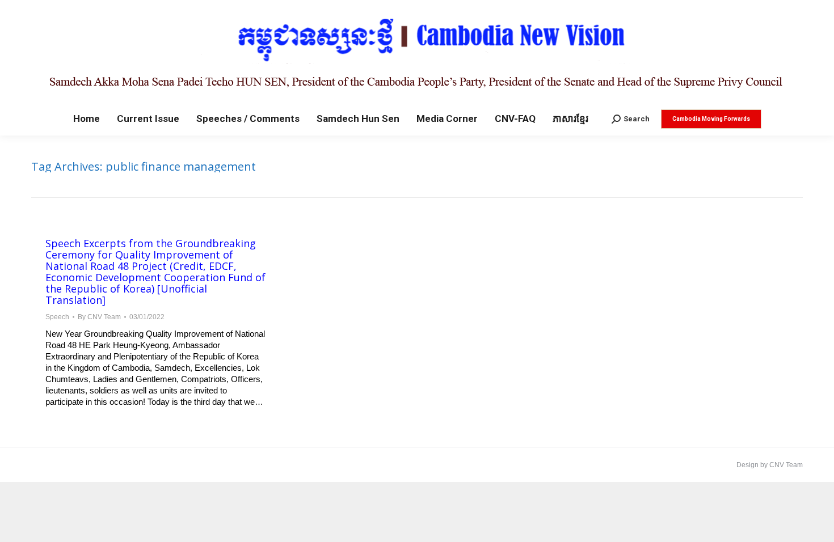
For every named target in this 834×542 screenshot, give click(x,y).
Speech (57, 317)
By (99, 317)
